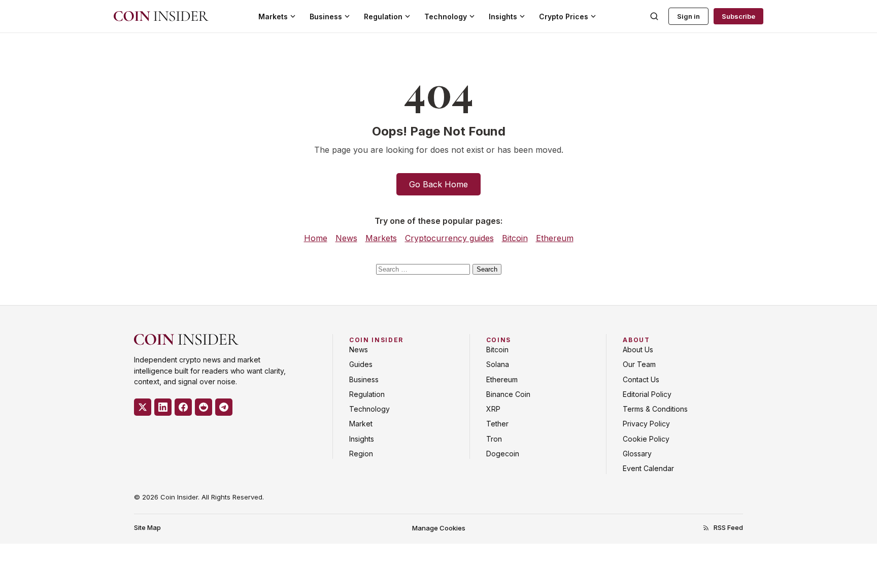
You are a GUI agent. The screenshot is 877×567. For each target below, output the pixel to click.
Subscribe (738, 16)
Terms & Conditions (655, 409)
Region (361, 453)
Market (361, 423)
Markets (273, 16)
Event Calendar (648, 468)
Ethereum (555, 238)
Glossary (637, 453)
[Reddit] (203, 407)
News (346, 238)
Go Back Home (438, 184)
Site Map (147, 527)
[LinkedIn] (163, 407)
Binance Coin (508, 394)
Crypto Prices (563, 16)
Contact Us (641, 379)
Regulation (383, 16)
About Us (638, 349)
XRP (493, 409)
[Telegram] (223, 407)
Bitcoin (515, 238)
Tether (497, 423)
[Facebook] (183, 407)
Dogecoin (502, 453)
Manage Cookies (438, 528)
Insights (503, 16)
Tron (494, 439)
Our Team (639, 364)
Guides (361, 364)
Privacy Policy (646, 423)
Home (315, 238)
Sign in (688, 16)
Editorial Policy (647, 394)
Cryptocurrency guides (449, 238)
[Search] (654, 16)
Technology (445, 16)
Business (326, 16)
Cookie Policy (646, 439)
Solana (497, 364)
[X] (142, 407)
